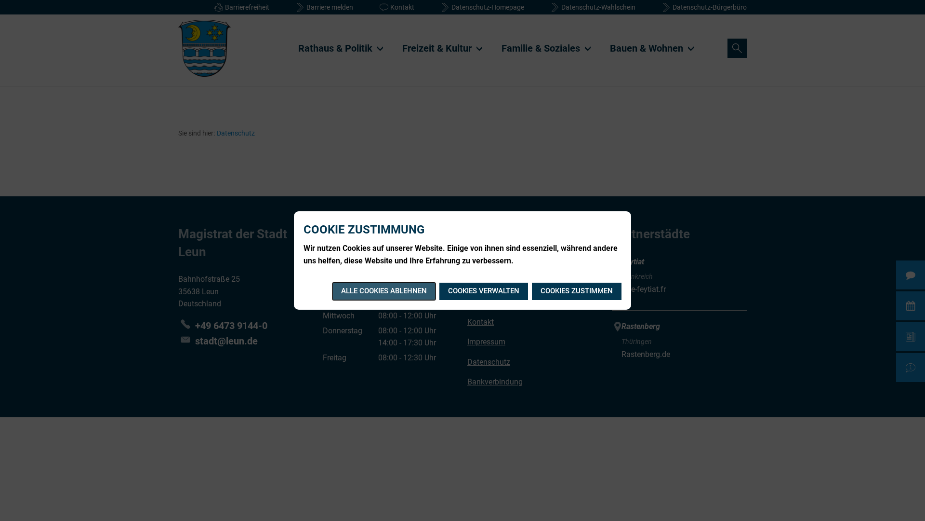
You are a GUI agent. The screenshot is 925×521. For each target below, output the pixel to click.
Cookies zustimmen (577, 291)
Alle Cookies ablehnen (384, 291)
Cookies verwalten (483, 291)
